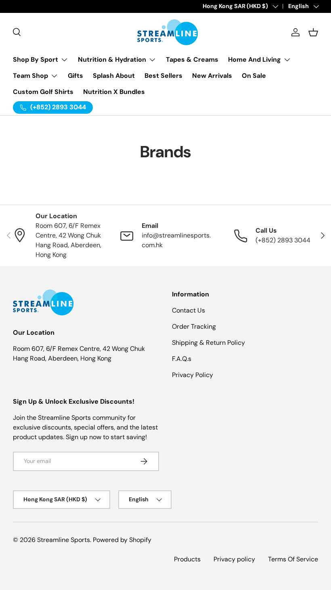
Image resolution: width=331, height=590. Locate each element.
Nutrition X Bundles (114, 92)
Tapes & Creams (192, 59)
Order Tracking (194, 326)
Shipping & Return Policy (208, 342)
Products (187, 559)
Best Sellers (163, 75)
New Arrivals (212, 75)
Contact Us (188, 310)
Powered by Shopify (122, 540)
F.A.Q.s (181, 358)
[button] (313, 32)
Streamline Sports (63, 540)
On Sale (254, 75)
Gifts (75, 75)
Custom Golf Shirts (43, 92)
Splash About (114, 75)
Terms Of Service (293, 559)
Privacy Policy (192, 375)
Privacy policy (234, 559)
